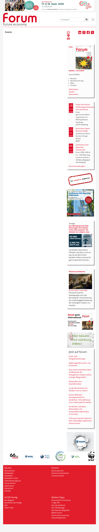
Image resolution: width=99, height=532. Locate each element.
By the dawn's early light (78, 290)
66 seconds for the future (61, 500)
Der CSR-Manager (58, 507)
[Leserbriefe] (68, 32)
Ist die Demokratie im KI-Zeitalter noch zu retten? (78, 389)
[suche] (86, 20)
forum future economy (60, 515)
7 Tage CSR (55, 502)
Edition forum (56, 513)
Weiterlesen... (74, 89)
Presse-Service (9, 483)
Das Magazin (9, 500)
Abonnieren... (74, 94)
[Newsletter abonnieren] (68, 38)
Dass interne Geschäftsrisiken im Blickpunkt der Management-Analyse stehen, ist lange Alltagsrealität (80, 373)
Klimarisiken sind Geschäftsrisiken (75, 382)
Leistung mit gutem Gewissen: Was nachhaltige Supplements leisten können (80, 420)
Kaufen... (72, 92)
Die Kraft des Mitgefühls (60, 510)
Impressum (8, 488)
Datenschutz (9, 486)
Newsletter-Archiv (11, 478)
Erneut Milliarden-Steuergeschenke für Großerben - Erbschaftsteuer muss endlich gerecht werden (80, 399)
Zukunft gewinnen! (58, 518)
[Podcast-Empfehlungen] (68, 35)
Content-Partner (57, 476)
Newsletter (8, 476)
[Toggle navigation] (93, 20)
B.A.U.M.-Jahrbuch (58, 505)
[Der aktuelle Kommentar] (80, 179)
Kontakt (7, 491)
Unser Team (9, 507)
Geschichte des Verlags (13, 502)
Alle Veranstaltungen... (77, 166)
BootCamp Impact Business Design (83, 129)
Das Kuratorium (57, 471)
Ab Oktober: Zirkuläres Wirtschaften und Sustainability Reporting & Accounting (79, 410)
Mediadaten (9, 473)
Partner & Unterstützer (60, 473)
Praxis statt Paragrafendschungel (77, 357)
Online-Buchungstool (12, 481)
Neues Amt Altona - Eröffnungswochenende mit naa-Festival (85, 107)
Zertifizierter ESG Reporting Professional (82, 147)
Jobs (6, 505)
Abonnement (9, 471)
